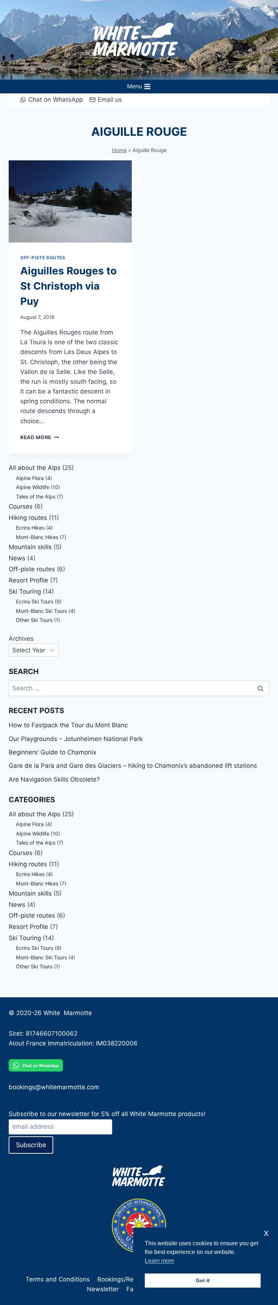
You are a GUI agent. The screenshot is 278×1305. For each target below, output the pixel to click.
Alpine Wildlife (32, 487)
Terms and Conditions (58, 1279)
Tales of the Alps (35, 496)
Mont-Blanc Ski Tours (41, 611)
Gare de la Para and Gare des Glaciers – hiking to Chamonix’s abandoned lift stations (133, 765)
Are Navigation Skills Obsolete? (54, 779)
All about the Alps (34, 467)
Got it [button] (203, 1280)
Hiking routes (28, 517)
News (17, 558)
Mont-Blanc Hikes (37, 537)
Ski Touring (25, 591)
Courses (21, 506)
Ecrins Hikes (30, 528)
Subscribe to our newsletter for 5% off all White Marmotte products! (107, 1113)
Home (119, 150)
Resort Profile (28, 580)
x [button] (266, 1232)
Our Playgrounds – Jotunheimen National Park (76, 738)
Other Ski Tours (34, 620)
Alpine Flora (30, 478)
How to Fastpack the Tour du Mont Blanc (68, 725)
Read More (39, 437)
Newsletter (103, 1289)
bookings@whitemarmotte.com (54, 1087)
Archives (21, 638)
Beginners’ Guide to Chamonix (52, 752)
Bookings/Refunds (123, 1279)
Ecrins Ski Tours (34, 601)
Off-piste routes (43, 257)
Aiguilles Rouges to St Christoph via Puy (68, 286)
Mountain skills (30, 547)
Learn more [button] (159, 1261)
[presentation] (70, 201)
